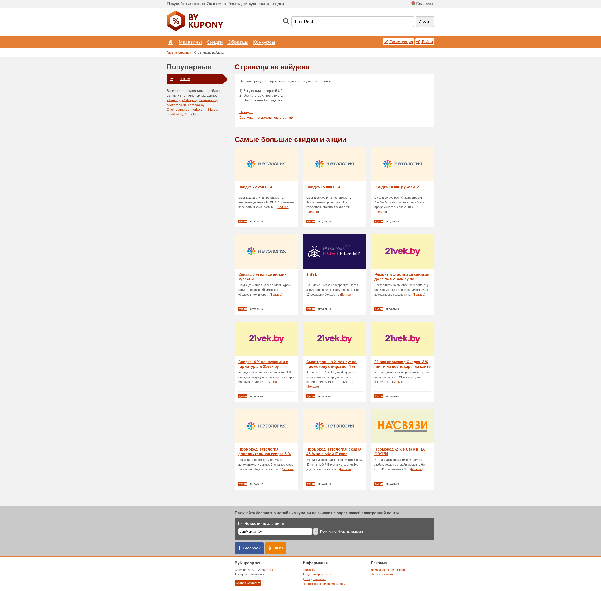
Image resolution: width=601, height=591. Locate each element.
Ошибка (185, 79)
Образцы (237, 42)
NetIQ (269, 570)
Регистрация (401, 41)
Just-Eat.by (175, 114)
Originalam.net (178, 109)
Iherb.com (197, 109)
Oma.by (190, 114)
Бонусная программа (317, 574)
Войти (427, 41)
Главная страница (179, 52)
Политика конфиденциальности (341, 531)
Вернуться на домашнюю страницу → (268, 117)
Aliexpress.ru (176, 105)
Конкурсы (264, 42)
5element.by (208, 100)
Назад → (246, 112)
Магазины (190, 42)
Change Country (246, 583)
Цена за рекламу (382, 574)
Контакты (309, 570)
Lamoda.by (196, 105)
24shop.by (189, 100)
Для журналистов (314, 579)
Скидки (215, 42)
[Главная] (170, 42)
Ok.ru (278, 548)
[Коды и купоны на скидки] (195, 30)
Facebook (252, 548)
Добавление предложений (388, 570)
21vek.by (173, 100)
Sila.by (212, 109)
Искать (424, 21)
